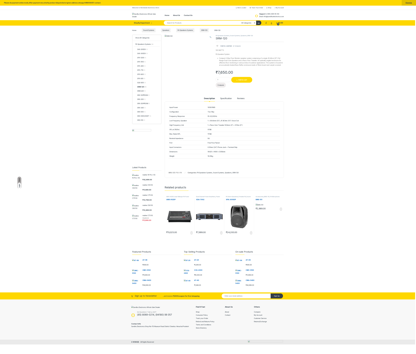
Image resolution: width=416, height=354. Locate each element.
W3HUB (136, 342)
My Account (280, 8)
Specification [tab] (226, 98)
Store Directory (201, 328)
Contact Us (188, 15)
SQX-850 (141, 83)
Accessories (259, 196)
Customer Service (260, 318)
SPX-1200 (141, 58)
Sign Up (277, 296)
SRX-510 (141, 120)
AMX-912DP (170, 196)
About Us (176, 15)
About (227, 312)
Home (167, 15)
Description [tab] (209, 98)
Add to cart (242, 80)
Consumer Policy (202, 315)
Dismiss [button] (409, 3)
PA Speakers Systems (185, 30)
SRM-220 (141, 91)
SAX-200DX (142, 49)
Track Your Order (257, 8)
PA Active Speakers (232, 196)
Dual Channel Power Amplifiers (205, 196)
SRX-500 (141, 112)
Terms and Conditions (203, 325)
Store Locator (241, 8)
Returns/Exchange (260, 321)
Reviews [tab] (241, 98)
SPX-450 (141, 66)
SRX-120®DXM (143, 95)
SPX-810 (141, 78)
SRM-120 (204, 30)
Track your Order (202, 318)
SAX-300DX (142, 53)
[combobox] (202, 23)
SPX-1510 (141, 62)
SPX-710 (141, 70)
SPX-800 (141, 74)
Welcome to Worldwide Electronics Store (145, 8)
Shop (269, 8)
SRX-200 (141, 99)
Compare (238, 46)
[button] (210, 37)
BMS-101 (267, 196)
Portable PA (242, 196)
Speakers (165, 30)
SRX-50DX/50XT (144, 116)
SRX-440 (141, 108)
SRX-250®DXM (143, 103)
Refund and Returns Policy (205, 321)
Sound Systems (148, 30)
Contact (227, 315)
